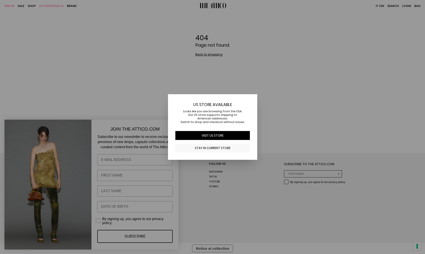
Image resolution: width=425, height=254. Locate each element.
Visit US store (213, 135)
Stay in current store (212, 148)
